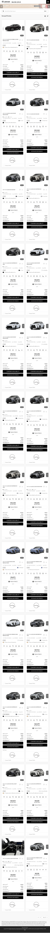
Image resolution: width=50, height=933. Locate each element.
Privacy (15, 928)
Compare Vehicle (8, 89)
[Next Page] (40, 917)
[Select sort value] (47, 16)
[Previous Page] (38, 917)
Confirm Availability (13, 72)
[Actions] (22, 40)
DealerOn (10, 928)
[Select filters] (45, 16)
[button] (23, 28)
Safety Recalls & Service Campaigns (21, 928)
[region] (13, 66)
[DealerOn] (25, 927)
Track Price (14, 59)
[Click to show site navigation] (48, 2)
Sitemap (13, 928)
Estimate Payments (13, 76)
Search (45, 11)
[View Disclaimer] (22, 51)
